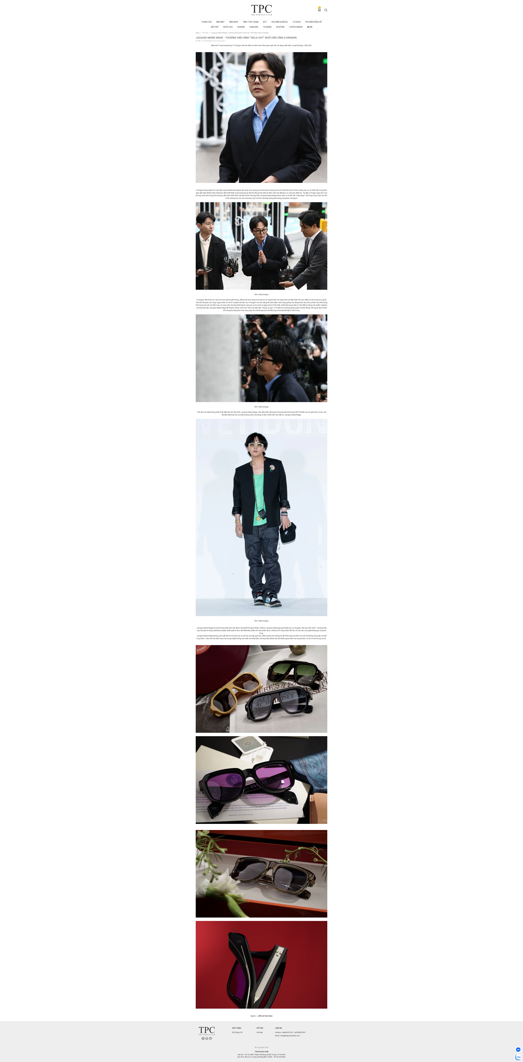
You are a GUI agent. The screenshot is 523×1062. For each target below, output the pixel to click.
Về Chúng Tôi (237, 1032)
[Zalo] (518, 1057)
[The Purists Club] (207, 1031)
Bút (265, 22)
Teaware (267, 27)
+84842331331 (287, 1032)
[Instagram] (206, 1038)
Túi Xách (296, 22)
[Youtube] (210, 1038)
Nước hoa (228, 27)
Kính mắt (220, 22)
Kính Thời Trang (251, 22)
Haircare (254, 27)
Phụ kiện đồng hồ (313, 22)
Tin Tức (205, 33)
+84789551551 (299, 1032)
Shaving (241, 27)
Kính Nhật (234, 22)
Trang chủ (206, 22)
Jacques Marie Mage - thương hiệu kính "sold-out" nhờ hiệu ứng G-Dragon (240, 33)
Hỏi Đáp (260, 1032)
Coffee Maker (296, 27)
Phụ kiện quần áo (280, 22)
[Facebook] (203, 1038)
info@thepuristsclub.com (290, 1036)
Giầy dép (215, 27)
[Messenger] (518, 1049)
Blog (309, 27)
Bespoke (280, 27)
